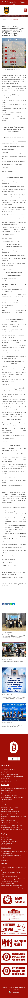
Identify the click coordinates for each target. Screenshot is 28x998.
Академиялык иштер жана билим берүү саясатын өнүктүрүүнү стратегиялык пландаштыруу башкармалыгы (13, 858)
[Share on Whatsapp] (11, 604)
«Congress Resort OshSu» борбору (9, 881)
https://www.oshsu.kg (10, 494)
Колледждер (5, 784)
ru (2, 1)
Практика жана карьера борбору (9, 876)
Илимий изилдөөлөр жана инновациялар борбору (13, 888)
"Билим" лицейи (5, 837)
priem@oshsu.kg (10, 559)
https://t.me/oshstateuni (12, 538)
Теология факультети (6, 772)
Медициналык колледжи (7, 790)
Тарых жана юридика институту (9, 820)
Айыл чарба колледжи (6, 799)
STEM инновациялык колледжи (9, 795)
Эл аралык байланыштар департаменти (11, 855)
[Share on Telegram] (13, 604)
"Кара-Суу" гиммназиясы (7, 845)
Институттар (5, 804)
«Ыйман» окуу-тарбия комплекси (9, 841)
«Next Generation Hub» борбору (9, 880)
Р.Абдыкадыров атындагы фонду (9, 871)
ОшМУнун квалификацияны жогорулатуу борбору (13, 878)
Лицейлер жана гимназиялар (9, 834)
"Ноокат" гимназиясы (6, 843)
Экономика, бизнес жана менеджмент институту (13, 815)
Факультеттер (5, 765)
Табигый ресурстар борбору (8, 883)
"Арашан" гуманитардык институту (10, 807)
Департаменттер (6, 847)
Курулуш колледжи (6, 801)
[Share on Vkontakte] (8, 604)
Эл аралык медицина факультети (9, 774)
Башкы (4, 19)
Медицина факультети (6, 771)
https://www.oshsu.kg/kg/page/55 (18, 525)
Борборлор (4, 863)
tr (7, 1)
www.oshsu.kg (10, 556)
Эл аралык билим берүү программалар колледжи (13, 788)
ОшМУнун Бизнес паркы (7, 853)
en (5, 1)
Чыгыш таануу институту (7, 809)
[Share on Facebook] (3, 604)
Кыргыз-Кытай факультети (7, 769)
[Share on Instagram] (6, 604)
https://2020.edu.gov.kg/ (15, 95)
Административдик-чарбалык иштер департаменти (14, 851)
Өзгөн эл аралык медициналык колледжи (11, 794)
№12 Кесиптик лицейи (6, 839)
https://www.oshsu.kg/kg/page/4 (11, 496)
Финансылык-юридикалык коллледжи (10, 792)
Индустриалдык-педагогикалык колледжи (12, 797)
